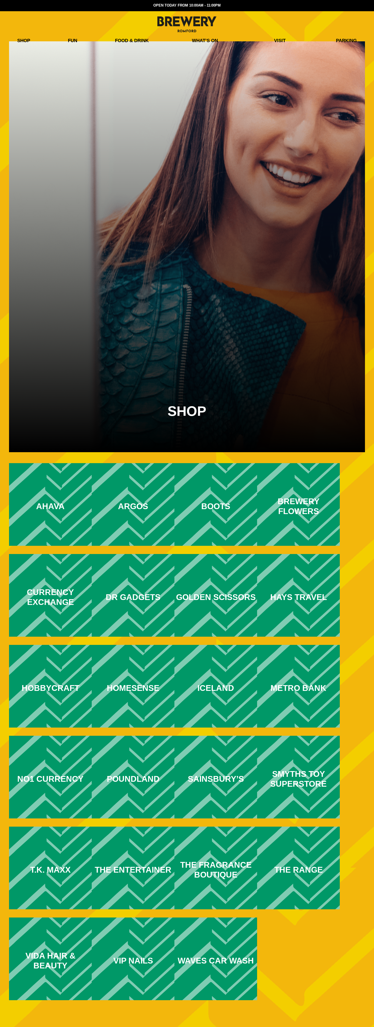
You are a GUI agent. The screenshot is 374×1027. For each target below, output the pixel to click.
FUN (72, 40)
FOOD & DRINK (132, 40)
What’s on (205, 40)
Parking (346, 40)
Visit (280, 40)
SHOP (23, 40)
